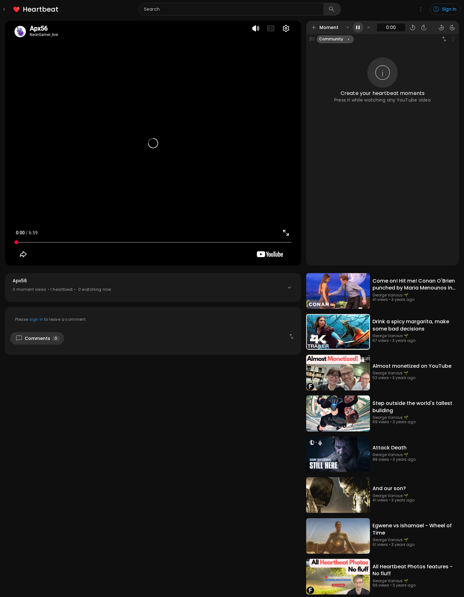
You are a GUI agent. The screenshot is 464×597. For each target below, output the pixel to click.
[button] (153, 287)
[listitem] (36, 9)
